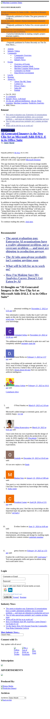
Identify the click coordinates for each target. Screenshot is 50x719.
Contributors (19, 58)
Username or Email (10, 576)
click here (29, 222)
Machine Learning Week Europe (26, 68)
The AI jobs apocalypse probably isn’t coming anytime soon (26, 258)
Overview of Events (22, 64)
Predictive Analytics (36, 103)
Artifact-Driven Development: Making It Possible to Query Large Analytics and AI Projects (23, 30)
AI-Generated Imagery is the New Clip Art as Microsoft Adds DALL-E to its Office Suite (23, 137)
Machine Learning (21, 103)
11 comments (11, 97)
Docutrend (32, 438)
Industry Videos (14, 51)
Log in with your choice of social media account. (21, 586)
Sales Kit (17, 88)
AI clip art (10, 101)
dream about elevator (23, 370)
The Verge (17, 152)
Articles (11, 49)
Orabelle (17, 458)
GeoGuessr (42, 557)
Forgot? (16, 597)
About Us (11, 79)
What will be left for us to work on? (19, 126)
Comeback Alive (12, 392)
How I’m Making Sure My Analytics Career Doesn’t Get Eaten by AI (24, 278)
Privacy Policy (19, 86)
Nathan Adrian (19, 386)
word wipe (10, 319)
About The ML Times (22, 81)
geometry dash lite (28, 343)
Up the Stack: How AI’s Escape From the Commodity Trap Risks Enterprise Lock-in (26, 627)
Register (11, 77)
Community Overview (23, 55)
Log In (10, 75)
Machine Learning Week (23, 66)
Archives (4, 698)
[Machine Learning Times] (11, 3)
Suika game (12, 489)
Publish (17, 90)
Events (10, 62)
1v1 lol (20, 414)
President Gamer (20, 502)
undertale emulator (36, 537)
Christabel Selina (20, 335)
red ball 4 (15, 513)
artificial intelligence (22, 101)
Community (12, 53)
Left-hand (22, 99)
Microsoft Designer (33, 160)
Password (6, 581)
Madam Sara (19, 478)
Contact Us (18, 84)
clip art (33, 101)
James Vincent (9, 143)
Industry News (20, 60)
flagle (27, 464)
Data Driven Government (24, 73)
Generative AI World (22, 71)
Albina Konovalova (21, 427)
